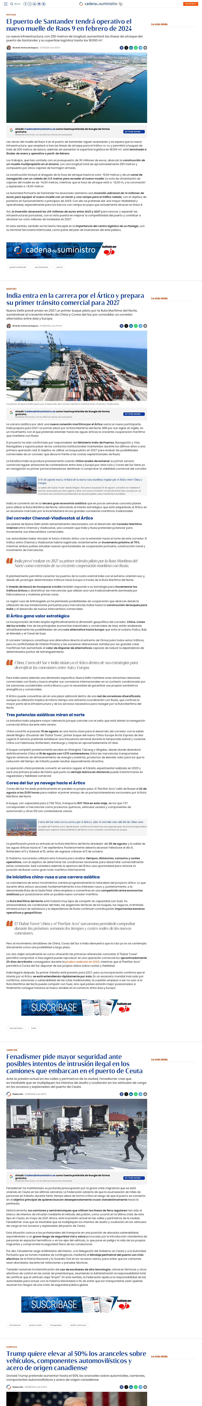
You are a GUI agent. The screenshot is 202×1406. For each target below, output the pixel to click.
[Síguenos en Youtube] (39, 4)
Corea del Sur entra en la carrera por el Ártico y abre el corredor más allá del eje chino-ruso (90, 822)
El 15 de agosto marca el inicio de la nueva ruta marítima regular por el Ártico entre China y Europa (90, 481)
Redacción (18, 1094)
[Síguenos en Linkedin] (34, 4)
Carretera (11, 1050)
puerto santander (17, 267)
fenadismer (15, 1325)
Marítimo (11, 289)
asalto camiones (78, 1325)
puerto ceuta (35, 1325)
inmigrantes (56, 1325)
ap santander (41, 267)
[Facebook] (121, 48)
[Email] (145, 48)
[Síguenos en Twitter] (30, 4)
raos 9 (59, 267)
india (33, 1028)
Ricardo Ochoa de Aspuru (25, 47)
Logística (11, 1347)
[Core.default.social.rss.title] (43, 4)
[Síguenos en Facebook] (25, 4)
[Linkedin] (131, 48)
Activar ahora (133, 131)
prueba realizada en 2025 (82, 962)
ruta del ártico (16, 1028)
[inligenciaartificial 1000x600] (21, 485)
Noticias (11, 14)
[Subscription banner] (76, 1018)
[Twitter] (126, 48)
